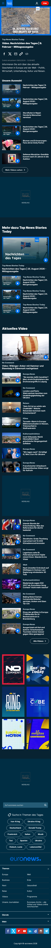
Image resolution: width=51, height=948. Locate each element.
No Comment (8, 362)
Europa (5, 874)
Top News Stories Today (13, 265)
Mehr (4, 922)
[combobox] (25, 805)
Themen (5, 868)
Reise (4, 891)
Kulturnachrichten (31, 434)
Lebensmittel (35, 847)
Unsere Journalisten (10, 902)
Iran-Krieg (15, 821)
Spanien (23, 841)
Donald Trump (35, 828)
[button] (15, 170)
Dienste (5, 915)
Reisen (26, 403)
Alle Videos (38, 641)
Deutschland (15, 828)
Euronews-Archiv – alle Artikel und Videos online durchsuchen (37, 904)
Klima (25, 418)
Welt (25, 565)
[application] (25, 20)
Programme (32, 896)
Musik (40, 834)
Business (6, 880)
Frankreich (12, 834)
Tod (11, 841)
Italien (27, 834)
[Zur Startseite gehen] (9, 3)
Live (45, 3)
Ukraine (38, 841)
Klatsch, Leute (16, 847)
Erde (29, 880)
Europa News (29, 374)
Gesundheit (32, 885)
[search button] (45, 805)
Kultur (29, 891)
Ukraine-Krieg (34, 821)
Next (4, 885)
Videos (5, 896)
